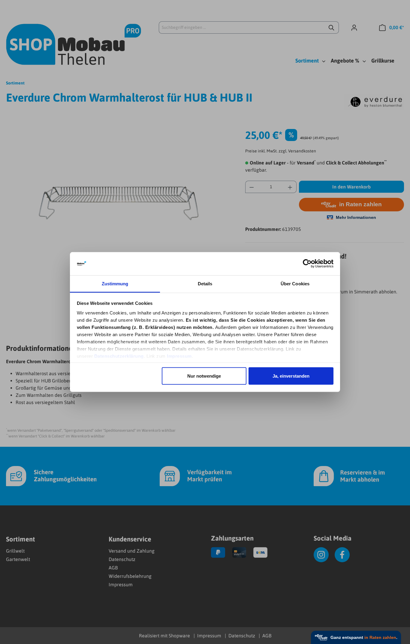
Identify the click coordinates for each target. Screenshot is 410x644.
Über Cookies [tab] (295, 283)
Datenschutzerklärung (119, 355)
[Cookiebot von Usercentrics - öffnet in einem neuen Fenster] (307, 263)
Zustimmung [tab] (115, 283)
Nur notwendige (204, 376)
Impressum (179, 355)
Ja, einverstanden (291, 376)
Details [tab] (205, 283)
